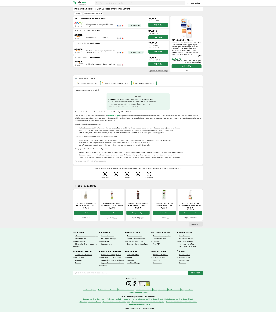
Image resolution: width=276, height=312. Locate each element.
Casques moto (106, 244)
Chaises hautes (133, 255)
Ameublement (184, 236)
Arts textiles (80, 257)
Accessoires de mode (83, 255)
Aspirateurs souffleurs (187, 244)
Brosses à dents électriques (137, 244)
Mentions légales (89, 290)
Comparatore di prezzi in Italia (138, 305)
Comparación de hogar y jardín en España (148, 302)
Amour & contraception (136, 239)
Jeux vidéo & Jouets (160, 232)
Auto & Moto (105, 232)
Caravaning (157, 263)
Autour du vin (184, 260)
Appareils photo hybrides (111, 257)
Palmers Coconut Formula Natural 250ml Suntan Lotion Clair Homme (138, 204)
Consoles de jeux (159, 239)
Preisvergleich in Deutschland (118, 299)
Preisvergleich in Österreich (94, 299)
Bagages (78, 260)
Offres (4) (78, 13)
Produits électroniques (110, 251)
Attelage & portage (108, 239)
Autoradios (105, 241)
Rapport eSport (187, 290)
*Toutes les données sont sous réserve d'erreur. (138, 308)
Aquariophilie (80, 239)
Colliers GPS (80, 241)
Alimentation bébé (134, 236)
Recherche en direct (126, 290)
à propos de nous (160, 290)
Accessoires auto (107, 236)
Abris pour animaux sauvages (86, 236)
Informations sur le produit (93, 13)
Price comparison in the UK (90, 302)
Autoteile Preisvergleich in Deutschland (147, 299)
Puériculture (131, 251)
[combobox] (141, 3)
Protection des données (107, 290)
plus (200, 56)
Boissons (182, 263)
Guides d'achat (174, 290)
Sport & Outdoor (158, 251)
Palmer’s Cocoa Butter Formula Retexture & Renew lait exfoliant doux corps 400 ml (190, 204)
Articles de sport (159, 257)
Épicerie (181, 251)
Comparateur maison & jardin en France (181, 302)
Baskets (78, 263)
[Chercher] (96, 3)
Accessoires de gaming (162, 236)
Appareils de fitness (160, 255)
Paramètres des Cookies (138, 293)
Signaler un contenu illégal (158, 71)
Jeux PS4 (156, 244)
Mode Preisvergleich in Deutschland (178, 299)
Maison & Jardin (184, 232)
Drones (156, 241)
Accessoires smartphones (111, 255)
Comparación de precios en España (116, 302)
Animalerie (78, 232)
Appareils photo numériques (112, 260)
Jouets (129, 257)
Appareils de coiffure (135, 241)
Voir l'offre (186, 66)
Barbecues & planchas (187, 247)
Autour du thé (184, 257)
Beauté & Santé (132, 232)
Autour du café (184, 255)
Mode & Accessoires (82, 251)
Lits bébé (130, 260)
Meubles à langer (133, 263)
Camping (156, 260)
